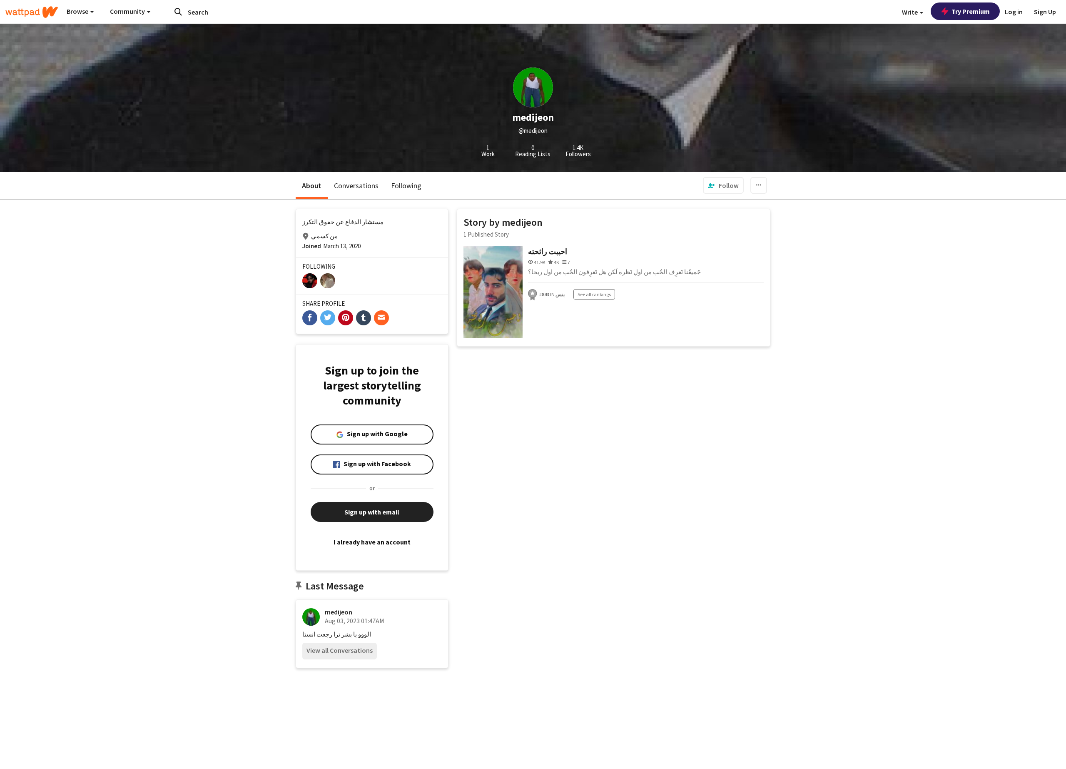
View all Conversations (339, 650)
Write (910, 12)
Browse (78, 11)
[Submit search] (178, 11)
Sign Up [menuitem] (1045, 11)
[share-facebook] (309, 317)
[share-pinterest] (345, 317)
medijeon (338, 612)
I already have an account (372, 542)
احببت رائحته (547, 251)
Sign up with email (371, 512)
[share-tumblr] (363, 317)
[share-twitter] (327, 317)
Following (406, 185)
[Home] (31, 12)
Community (128, 11)
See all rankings (594, 294)
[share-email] (381, 317)
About (311, 185)
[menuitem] (723, 185)
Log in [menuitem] (1014, 11)
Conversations (356, 185)
